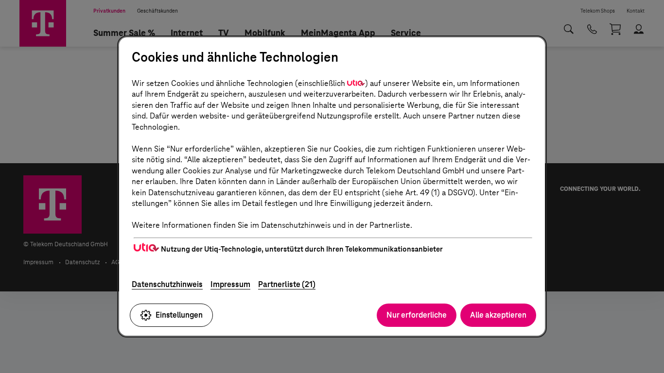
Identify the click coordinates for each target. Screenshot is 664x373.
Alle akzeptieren (498, 315)
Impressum (230, 284)
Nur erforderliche (416, 315)
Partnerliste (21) (286, 284)
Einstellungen (179, 315)
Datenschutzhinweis (167, 284)
